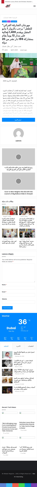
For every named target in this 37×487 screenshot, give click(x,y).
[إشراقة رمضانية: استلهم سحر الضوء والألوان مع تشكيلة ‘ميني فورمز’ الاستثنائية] (7, 380)
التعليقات (30, 346)
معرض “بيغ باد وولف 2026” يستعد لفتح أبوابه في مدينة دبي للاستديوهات (24, 371)
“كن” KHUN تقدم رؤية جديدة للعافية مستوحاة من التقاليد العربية (26, 449)
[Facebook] (18, 480)
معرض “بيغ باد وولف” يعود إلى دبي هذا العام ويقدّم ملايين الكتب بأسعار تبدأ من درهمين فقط (26, 244)
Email (4, 292)
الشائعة (6, 346)
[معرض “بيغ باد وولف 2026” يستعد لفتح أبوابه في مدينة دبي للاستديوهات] (7, 372)
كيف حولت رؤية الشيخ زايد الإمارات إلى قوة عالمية (9, 242)
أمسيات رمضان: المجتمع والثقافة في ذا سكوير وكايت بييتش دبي (24, 388)
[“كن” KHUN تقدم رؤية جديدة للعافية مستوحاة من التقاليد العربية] (27, 441)
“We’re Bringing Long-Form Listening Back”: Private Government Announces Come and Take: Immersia (9, 427)
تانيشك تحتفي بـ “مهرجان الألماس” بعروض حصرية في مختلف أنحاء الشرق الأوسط (23, 362)
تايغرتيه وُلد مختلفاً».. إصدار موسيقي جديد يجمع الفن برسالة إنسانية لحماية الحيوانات (9, 450)
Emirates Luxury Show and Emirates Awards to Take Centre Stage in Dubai (26, 425)
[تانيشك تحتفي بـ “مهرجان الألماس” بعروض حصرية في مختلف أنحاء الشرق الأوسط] (7, 363)
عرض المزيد (18, 120)
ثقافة (10, 17)
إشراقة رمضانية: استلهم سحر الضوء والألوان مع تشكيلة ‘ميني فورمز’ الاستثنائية (24, 380)
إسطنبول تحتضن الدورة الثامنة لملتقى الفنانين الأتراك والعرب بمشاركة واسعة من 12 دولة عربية (8, 221)
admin (6, 50)
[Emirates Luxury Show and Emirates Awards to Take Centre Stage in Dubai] (27, 416)
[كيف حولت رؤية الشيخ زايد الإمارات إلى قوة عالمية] (10, 233)
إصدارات (5, 17)
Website (4, 299)
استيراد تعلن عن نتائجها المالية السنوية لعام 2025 (24, 353)
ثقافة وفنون (14, 21)
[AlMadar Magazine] (8, 6)
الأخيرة (18, 346)
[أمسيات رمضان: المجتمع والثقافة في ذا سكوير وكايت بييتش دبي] (7, 390)
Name (4, 284)
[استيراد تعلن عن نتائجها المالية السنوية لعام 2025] (7, 354)
